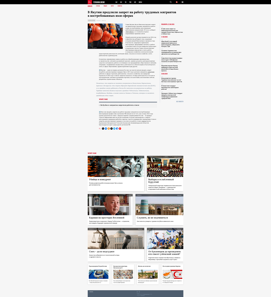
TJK (125, 2)
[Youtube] (120, 128)
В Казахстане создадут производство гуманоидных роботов (170, 87)
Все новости (179, 102)
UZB (135, 2)
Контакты (91, 291)
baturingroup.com (146, 294)
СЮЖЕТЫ (120, 6)
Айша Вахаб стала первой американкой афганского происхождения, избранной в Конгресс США (170, 43)
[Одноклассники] (109, 128)
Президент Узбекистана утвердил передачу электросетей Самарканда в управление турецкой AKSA (171, 95)
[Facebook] (117, 128)
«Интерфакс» (130, 32)
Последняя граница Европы (171, 266)
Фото (112, 6)
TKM (130, 2)
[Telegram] (114, 128)
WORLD (140, 2)
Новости (90, 6)
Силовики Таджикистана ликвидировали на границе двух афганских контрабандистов (171, 52)
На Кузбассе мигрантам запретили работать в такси (119, 105)
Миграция (98, 20)
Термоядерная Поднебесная (98, 266)
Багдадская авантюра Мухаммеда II (120, 267)
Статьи (98, 6)
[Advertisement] (135, 142)
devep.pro (143, 295)
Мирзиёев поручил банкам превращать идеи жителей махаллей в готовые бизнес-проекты (170, 68)
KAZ (116, 2)
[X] (103, 128)
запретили (151, 72)
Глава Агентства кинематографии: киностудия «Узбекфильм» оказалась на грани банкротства (171, 59)
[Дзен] (111, 128)
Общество (104, 20)
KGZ (121, 2)
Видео (105, 6)
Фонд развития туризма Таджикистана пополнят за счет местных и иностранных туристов (171, 79)
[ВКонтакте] (106, 128)
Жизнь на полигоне (144, 266)
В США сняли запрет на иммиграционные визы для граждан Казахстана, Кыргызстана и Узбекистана (172, 31)
